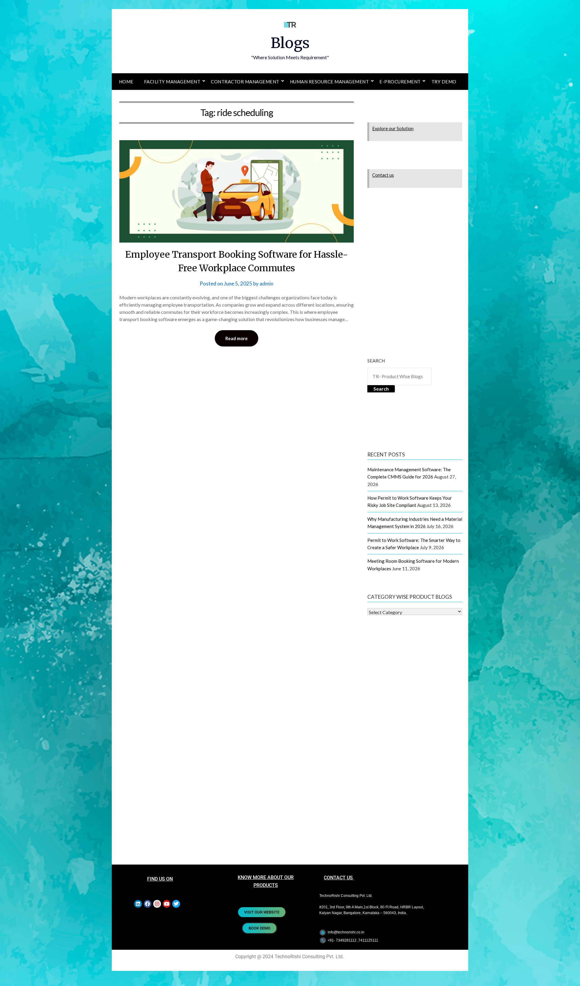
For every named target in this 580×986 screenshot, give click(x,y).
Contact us (383, 175)
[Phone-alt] (323, 940)
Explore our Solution (393, 128)
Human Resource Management (329, 81)
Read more (236, 338)
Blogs (290, 43)
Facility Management (172, 81)
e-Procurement (400, 81)
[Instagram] (157, 904)
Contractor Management (245, 81)
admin (266, 283)
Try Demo (443, 81)
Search (376, 360)
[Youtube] (167, 904)
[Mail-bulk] (323, 933)
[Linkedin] (138, 904)
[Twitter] (176, 904)
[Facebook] (148, 904)
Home (126, 81)
